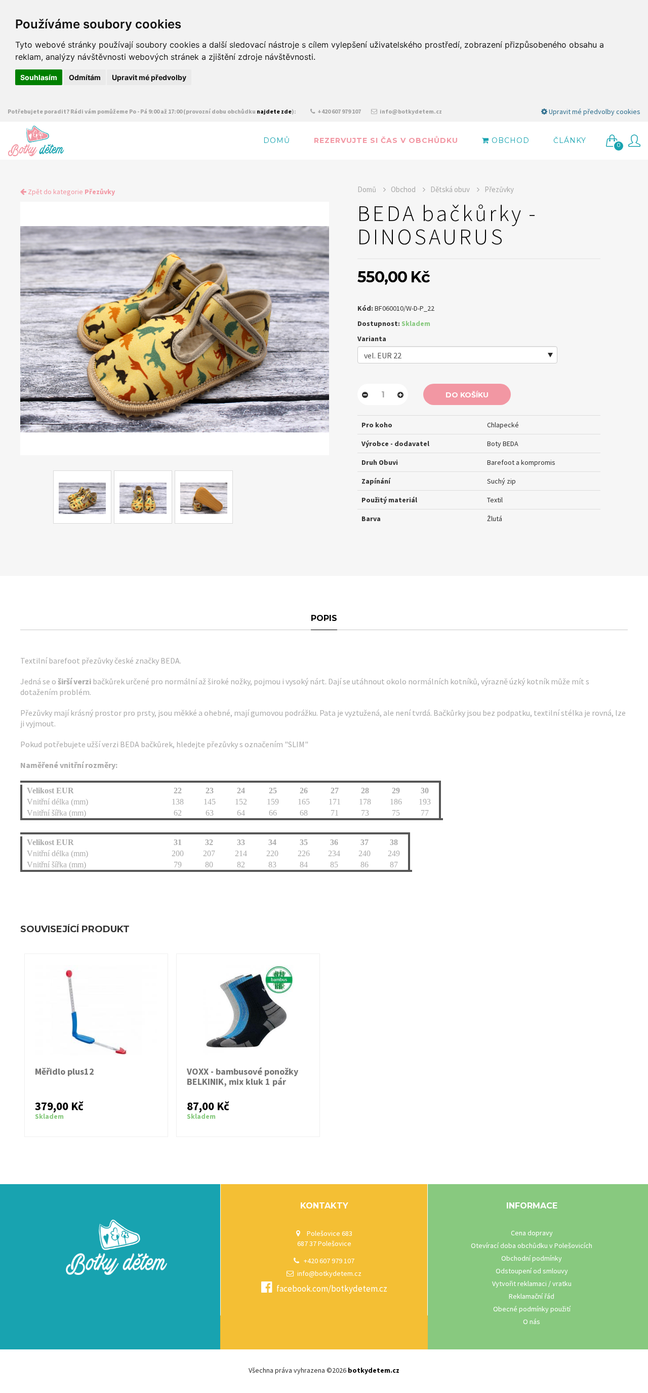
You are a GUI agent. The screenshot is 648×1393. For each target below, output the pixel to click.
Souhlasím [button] (38, 77)
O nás (531, 1321)
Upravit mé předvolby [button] (149, 77)
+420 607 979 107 (338, 111)
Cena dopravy (532, 1232)
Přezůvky (499, 189)
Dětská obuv (450, 189)
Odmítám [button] (85, 77)
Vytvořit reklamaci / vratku (532, 1283)
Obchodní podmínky (531, 1258)
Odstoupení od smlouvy (532, 1270)
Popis (324, 618)
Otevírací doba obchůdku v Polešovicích (531, 1245)
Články (569, 140)
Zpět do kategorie (70, 191)
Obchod (509, 140)
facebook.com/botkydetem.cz (331, 1288)
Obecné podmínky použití (532, 1308)
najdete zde (274, 111)
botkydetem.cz (373, 1370)
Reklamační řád (531, 1296)
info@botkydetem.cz (410, 111)
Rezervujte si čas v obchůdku (386, 140)
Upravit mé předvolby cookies (593, 111)
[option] (174, 328)
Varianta (371, 338)
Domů (276, 140)
